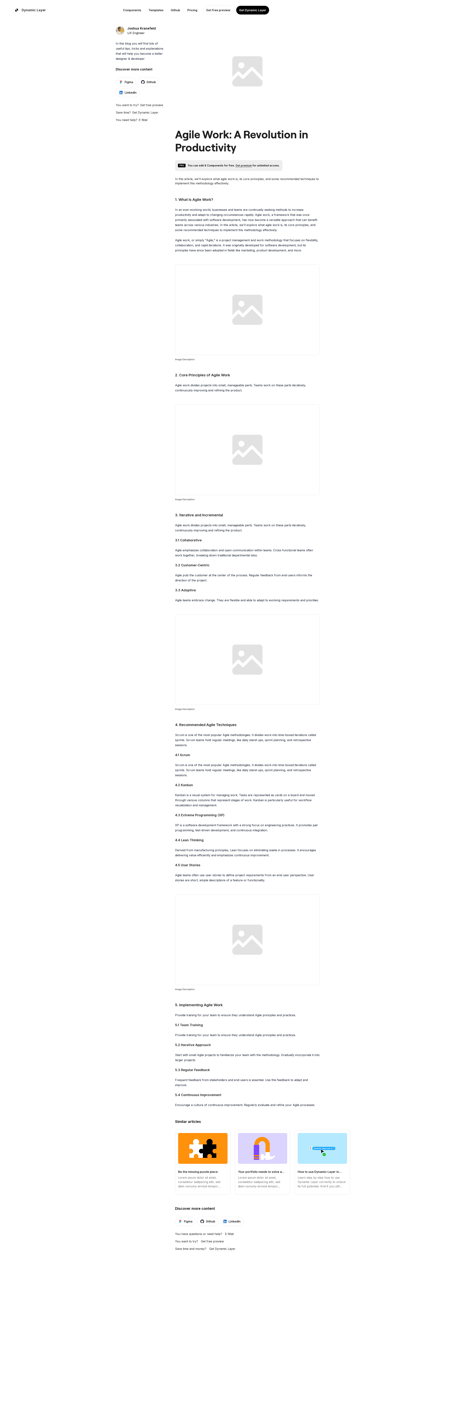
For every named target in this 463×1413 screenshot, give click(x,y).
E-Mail (143, 120)
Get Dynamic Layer (145, 112)
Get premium (243, 165)
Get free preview (151, 105)
